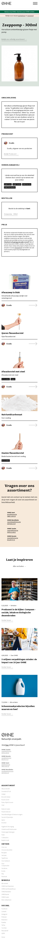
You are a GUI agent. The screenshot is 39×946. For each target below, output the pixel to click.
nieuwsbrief (18, 248)
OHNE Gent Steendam (8, 886)
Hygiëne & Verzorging (8, 826)
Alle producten (6, 789)
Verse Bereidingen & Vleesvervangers (12, 814)
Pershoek (4, 876)
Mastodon (4, 920)
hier (7, 745)
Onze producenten (7, 850)
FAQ (3, 874)
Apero (3, 820)
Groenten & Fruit (6, 791)
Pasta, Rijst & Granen (7, 802)
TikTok (3, 925)
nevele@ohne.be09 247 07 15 (12, 539)
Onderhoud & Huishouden (9, 829)
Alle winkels (5, 883)
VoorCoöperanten (5, 864)
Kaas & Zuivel (5, 800)
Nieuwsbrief (5, 931)
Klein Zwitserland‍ (6, 900)
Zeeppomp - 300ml (11, 214)
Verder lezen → (7, 620)
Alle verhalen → (19, 566)
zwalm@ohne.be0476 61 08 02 (12, 531)
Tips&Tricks (5, 858)
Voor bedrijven (6, 861)
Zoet (3, 805)
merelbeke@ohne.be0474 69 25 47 (14, 523)
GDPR (3, 933)
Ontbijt (3, 794)
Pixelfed (4, 922)
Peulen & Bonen (6, 812)
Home (3, 937)
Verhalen (4, 855)
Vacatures (4, 868)
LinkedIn (4, 911)
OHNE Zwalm (5, 897)
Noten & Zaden (6, 809)
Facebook (4, 909)
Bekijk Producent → (11, 154)
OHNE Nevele (5, 894)
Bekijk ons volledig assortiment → (14, 39)
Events (3, 871)
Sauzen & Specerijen (7, 817)
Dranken (4, 823)
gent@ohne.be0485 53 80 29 (12, 515)
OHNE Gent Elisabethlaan (9, 889)
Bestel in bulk (5, 840)
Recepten (4, 853)
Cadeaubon (5, 837)
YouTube (4, 928)
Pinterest (4, 917)
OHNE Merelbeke (6, 892)
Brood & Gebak (6, 797)
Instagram (4, 914)
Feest (3, 835)
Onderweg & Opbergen (8, 832)
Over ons (4, 847)
